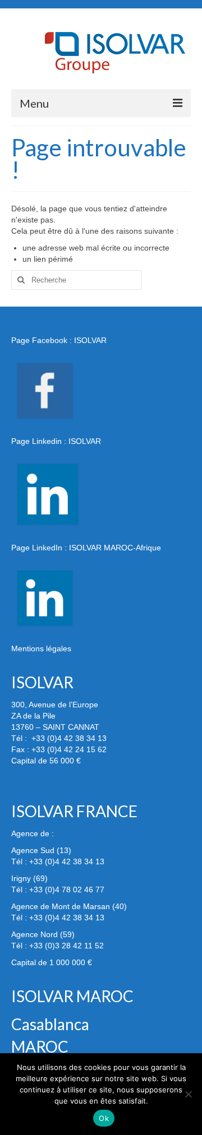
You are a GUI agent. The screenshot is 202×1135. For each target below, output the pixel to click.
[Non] (188, 1094)
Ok (104, 1118)
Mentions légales (41, 648)
